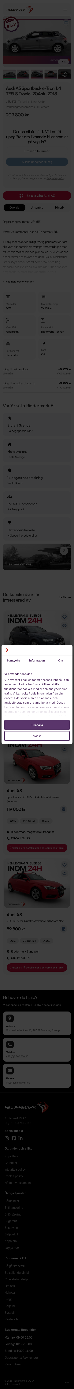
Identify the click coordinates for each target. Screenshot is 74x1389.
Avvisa (37, 736)
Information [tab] (37, 660)
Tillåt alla (37, 725)
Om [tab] (60, 660)
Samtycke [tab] (13, 660)
